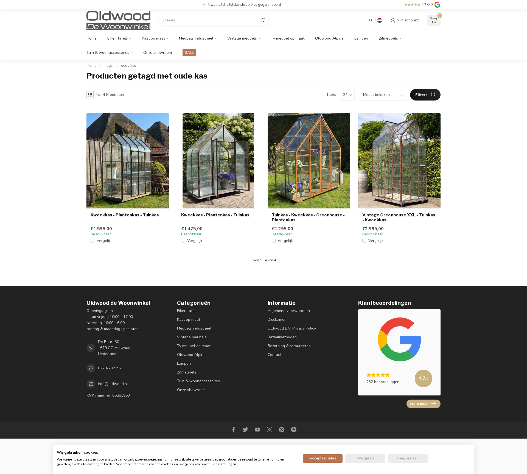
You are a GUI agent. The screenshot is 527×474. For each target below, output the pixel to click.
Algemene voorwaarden (289, 310)
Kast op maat (153, 38)
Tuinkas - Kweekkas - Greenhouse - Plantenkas (308, 217)
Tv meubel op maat (287, 38)
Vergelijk (104, 241)
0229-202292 (110, 368)
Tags (109, 65)
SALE (189, 52)
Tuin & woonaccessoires (107, 52)
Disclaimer (277, 319)
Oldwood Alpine (329, 38)
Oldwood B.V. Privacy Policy (292, 328)
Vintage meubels (242, 38)
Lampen (361, 38)
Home (91, 38)
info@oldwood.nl (113, 383)
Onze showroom (157, 52)
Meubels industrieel (196, 38)
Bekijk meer (419, 403)
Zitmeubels (388, 38)
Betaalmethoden (282, 337)
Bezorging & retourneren (289, 345)
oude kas (128, 65)
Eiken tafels (117, 38)
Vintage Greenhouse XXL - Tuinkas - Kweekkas (398, 217)
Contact (274, 354)
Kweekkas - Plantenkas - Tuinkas (125, 215)
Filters (421, 94)
